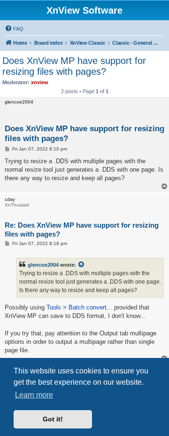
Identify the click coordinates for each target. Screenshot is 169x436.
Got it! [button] (53, 419)
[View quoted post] (81, 265)
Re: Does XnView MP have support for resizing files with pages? (82, 229)
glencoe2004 (43, 265)
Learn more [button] (34, 395)
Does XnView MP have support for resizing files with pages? (74, 66)
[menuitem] (14, 28)
